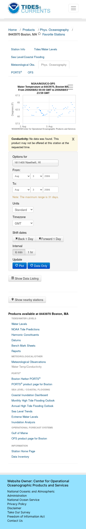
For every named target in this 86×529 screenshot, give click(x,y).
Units (16, 203)
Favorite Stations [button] (54, 34)
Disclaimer (14, 508)
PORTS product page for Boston (31, 384)
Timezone (19, 217)
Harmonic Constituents (25, 335)
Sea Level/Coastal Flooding (27, 57)
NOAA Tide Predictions (25, 329)
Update (17, 259)
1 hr (30, 252)
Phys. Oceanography (54, 29)
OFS (30, 72)
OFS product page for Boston (29, 438)
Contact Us (15, 520)
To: (15, 183)
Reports (16, 351)
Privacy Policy (17, 504)
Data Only (40, 266)
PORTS (16, 72)
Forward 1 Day (51, 239)
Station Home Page (23, 451)
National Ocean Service (23, 499)
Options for (20, 156)
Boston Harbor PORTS (25, 378)
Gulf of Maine (19, 433)
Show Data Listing (26, 278)
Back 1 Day (25, 239)
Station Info (18, 49)
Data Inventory (20, 456)
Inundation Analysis (23, 422)
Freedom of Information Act (26, 516)
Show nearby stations (28, 300)
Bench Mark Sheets (23, 345)
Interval (17, 246)
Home (12, 29)
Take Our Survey (18, 512)
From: (16, 170)
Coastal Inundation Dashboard (29, 395)
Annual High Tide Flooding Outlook (32, 406)
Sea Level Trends (22, 411)
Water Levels (19, 324)
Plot (21, 266)
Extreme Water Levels (24, 417)
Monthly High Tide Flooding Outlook (33, 400)
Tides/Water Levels (45, 49)
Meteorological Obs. (23, 65)
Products (29, 29)
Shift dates (20, 232)
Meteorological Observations (28, 362)
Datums (16, 340)
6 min (19, 252)
